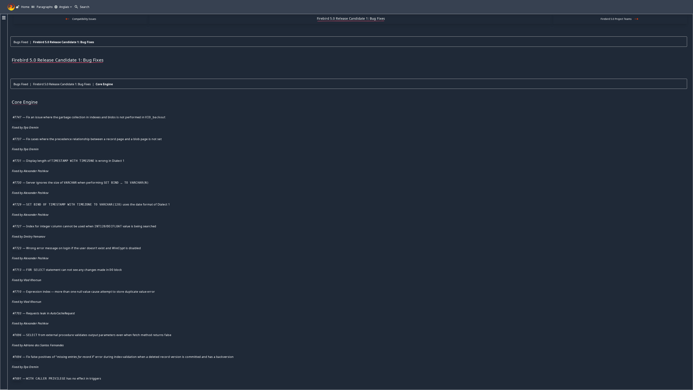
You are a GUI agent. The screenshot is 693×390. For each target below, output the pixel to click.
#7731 (17, 161)
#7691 (17, 378)
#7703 (17, 313)
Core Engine (104, 84)
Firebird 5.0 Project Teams (616, 19)
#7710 (17, 292)
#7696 (17, 335)
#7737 (17, 139)
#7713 (17, 270)
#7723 (17, 248)
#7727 (17, 226)
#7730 (17, 183)
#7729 (17, 204)
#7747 (17, 117)
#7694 (17, 357)
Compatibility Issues (84, 19)
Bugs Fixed (21, 42)
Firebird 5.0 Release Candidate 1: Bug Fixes (63, 42)
